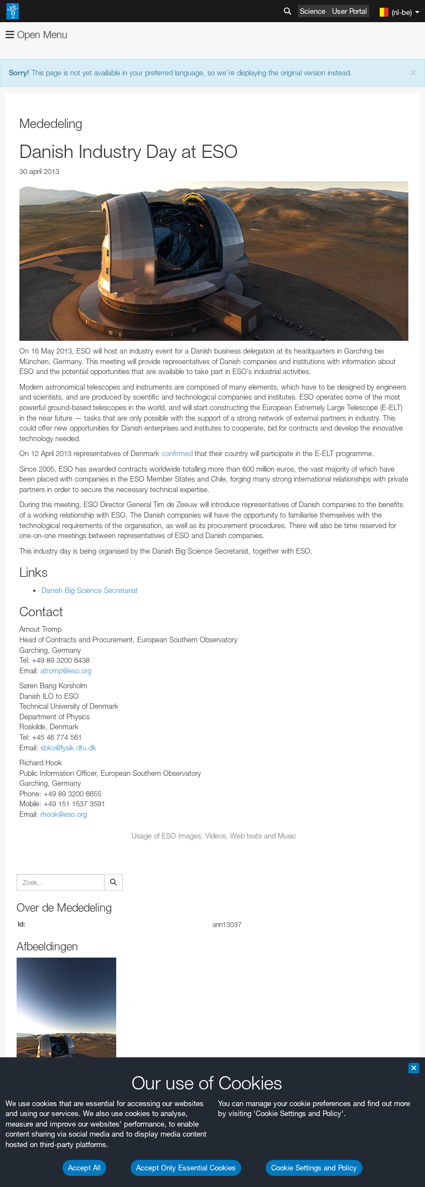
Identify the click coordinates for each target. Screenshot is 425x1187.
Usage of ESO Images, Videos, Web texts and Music (214, 835)
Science (312, 11)
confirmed (177, 453)
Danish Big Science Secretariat (90, 590)
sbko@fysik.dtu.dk (68, 747)
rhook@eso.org (63, 814)
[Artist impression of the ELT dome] (213, 261)
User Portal (349, 11)
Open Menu (41, 34)
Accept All (84, 1167)
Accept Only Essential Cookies (186, 1167)
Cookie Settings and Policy (314, 1167)
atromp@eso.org (65, 670)
